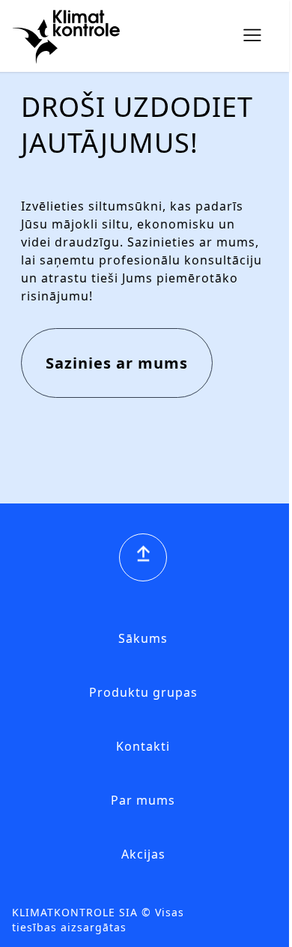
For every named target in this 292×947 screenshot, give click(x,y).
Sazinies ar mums (117, 363)
